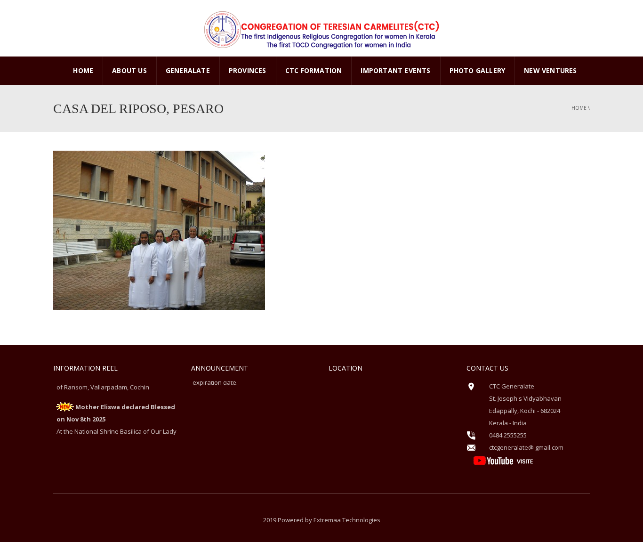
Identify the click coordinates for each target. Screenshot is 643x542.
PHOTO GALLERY (478, 70)
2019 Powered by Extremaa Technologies (321, 520)
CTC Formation (313, 70)
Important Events (395, 70)
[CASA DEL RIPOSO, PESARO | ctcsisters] (321, 28)
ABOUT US (129, 70)
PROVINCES (247, 70)
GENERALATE (188, 70)
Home (83, 70)
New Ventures (550, 70)
